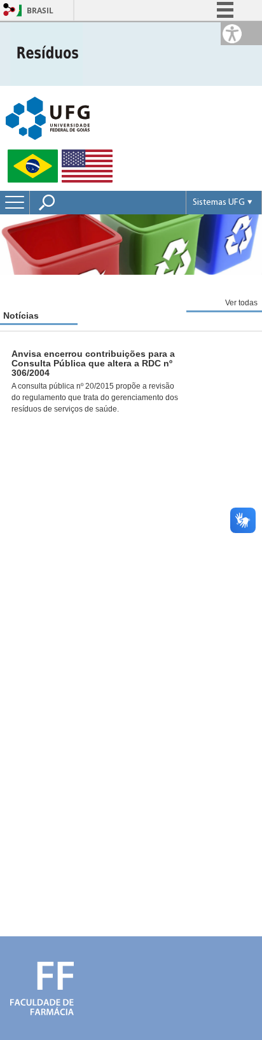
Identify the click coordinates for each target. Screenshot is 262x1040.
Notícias (21, 315)
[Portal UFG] (48, 117)
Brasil (40, 10)
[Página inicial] (46, 53)
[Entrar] (9, 10)
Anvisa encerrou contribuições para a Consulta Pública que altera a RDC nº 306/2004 (93, 363)
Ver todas (241, 302)
